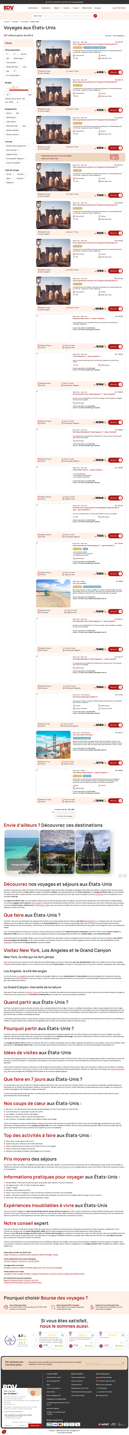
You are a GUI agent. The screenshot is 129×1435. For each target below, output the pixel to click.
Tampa (55, 1255)
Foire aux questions (78, 1377)
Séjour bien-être (38, 1268)
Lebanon (42, 1255)
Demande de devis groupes (81, 1392)
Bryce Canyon (32, 1069)
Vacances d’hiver (55, 1274)
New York (7, 962)
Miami (110, 938)
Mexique (13, 1261)
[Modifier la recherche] (95, 16)
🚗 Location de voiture (104, 1392)
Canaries (26, 1280)
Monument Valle (42, 905)
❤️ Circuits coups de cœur (105, 1381)
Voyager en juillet (23, 1274)
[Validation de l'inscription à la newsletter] (123, 1363)
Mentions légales (53, 1408)
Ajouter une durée (85, 16)
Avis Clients (51, 1392)
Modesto (34, 1255)
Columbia (22, 1255)
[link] (115, 8)
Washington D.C (91, 921)
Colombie (30, 1261)
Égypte (6, 1280)
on (30, 1255)
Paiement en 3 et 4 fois (79, 1388)
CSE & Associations (54, 1388)
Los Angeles (21, 976)
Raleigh (49, 1255)
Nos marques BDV (53, 1381)
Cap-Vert (34, 1280)
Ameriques (24, 22)
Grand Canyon (32, 992)
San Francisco (64, 1167)
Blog (48, 1385)
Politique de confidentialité (56, 1399)
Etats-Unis (37, 16)
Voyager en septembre (39, 1274)
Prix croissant (118, 36)
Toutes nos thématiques (13, 1282)
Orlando (7, 942)
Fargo (6, 1255)
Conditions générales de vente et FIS (58, 1404)
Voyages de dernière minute (74, 1274)
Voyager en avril (10, 1274)
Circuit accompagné (54, 1268)
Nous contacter (77, 1381)
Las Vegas (37, 903)
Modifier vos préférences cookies (56, 1413)
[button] (120, 876)
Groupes (97, 8)
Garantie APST (76, 1385)
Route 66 (99, 894)
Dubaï (20, 1280)
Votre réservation (78, 1395)
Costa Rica (21, 1261)
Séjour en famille (25, 1268)
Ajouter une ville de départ (53, 16)
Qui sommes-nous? (54, 1377)
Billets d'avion (87, 8)
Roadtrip (7, 1268)
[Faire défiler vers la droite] (125, 876)
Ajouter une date (71, 16)
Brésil (37, 1261)
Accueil (6, 22)
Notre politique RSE (54, 1395)
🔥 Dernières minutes (104, 1377)
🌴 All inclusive (101, 1388)
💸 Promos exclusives (104, 1385)
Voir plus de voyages (65, 816)
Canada (7, 1261)
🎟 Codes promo (102, 1395)
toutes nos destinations (32, 1282)
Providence (12, 1255)
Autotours (15, 1268)
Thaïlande (13, 1280)
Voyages (15, 22)
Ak (27, 1255)
